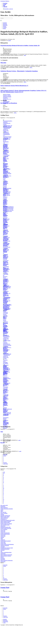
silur (1, 551)
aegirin (2, 509)
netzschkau (3, 559)
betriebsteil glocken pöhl (5, 527)
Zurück (4, 455)
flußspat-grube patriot (5, 516)
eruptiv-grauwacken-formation (7, 508)
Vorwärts (5, 462)
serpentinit (3, 546)
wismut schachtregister (5, 532)
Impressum (5, 620)
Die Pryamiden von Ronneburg (9, 103)
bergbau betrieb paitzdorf (6, 540)
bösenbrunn (3, 506)
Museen (4, 26)
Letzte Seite (5, 463)
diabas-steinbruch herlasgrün (6, 554)
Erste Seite (5, 454)
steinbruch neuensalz (5, 545)
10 (3, 577)
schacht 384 (3, 542)
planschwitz (3, 526)
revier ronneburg (4, 529)
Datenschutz (5, 621)
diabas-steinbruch (4, 507)
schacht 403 (3, 535)
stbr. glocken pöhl (4, 505)
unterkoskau (3, 553)
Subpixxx (7, 1)
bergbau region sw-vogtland (6, 523)
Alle (4, 472)
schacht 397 (3, 530)
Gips (2, 431)
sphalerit (2, 537)
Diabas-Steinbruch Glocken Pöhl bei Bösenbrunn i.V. (14, 85)
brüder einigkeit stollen (5, 522)
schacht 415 (3, 536)
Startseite (5, 22)
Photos (4, 28)
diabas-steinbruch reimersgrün (7, 560)
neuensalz (2, 550)
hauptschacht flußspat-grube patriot (8, 520)
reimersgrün (3, 561)
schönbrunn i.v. (4, 519)
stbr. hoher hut (3, 512)
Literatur (5, 27)
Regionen (5, 23)
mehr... (31, 67)
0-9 (3, 473)
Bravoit (2, 442)
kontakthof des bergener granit (7, 547)
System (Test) (5, 587)
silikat (2, 511)
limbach (2, 557)
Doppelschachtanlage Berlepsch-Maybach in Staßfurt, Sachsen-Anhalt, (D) (20, 45)
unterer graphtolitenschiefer (6, 552)
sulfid (2, 538)
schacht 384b (3, 543)
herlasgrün (3, 558)
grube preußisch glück (5, 524)
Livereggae (3, 1)
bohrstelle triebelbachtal (5, 515)
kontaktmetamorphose (5, 549)
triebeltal (2, 514)
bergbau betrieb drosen (5, 534)
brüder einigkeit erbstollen (6, 521)
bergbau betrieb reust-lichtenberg (7, 544)
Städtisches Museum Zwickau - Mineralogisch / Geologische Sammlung (19, 71)
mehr (25, 55)
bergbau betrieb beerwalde (6, 528)
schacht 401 (3, 531)
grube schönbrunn (4, 517)
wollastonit (3, 539)
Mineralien (5, 25)
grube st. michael (4, 513)
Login (4, 622)
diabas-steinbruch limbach (6, 555)
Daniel (9, 40)
